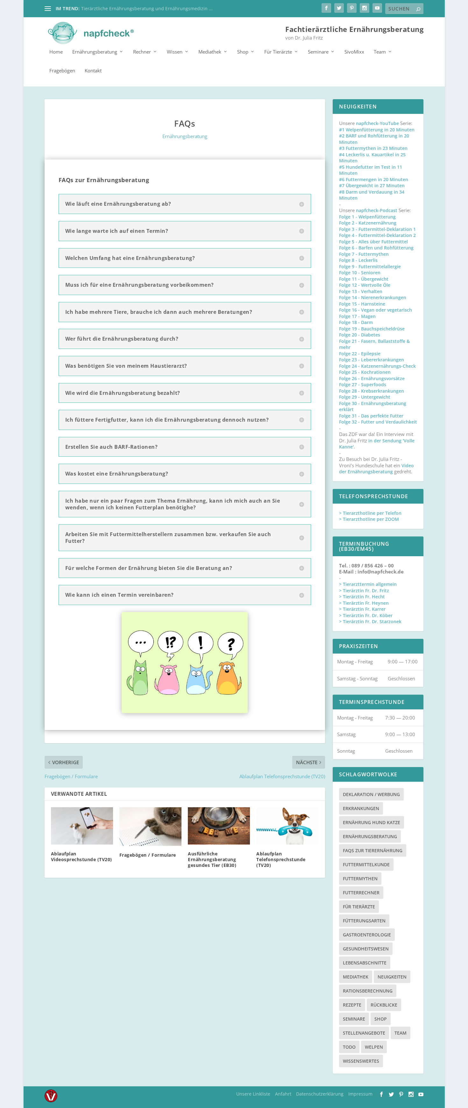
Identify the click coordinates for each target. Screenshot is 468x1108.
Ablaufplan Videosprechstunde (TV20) (81, 856)
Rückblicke (384, 1005)
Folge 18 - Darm (356, 322)
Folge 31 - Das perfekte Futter (371, 416)
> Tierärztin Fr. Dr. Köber (366, 615)
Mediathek (209, 52)
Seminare (318, 52)
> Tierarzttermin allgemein (368, 584)
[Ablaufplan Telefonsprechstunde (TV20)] (287, 826)
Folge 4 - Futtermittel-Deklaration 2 (377, 235)
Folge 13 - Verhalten (360, 291)
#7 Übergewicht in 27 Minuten (372, 185)
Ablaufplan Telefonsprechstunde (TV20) (281, 859)
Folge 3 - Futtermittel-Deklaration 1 (377, 229)
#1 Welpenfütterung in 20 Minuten (377, 130)
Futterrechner (361, 893)
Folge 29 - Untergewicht (364, 397)
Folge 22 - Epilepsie (359, 354)
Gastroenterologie (367, 935)
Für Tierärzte (278, 52)
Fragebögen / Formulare (147, 855)
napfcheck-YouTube (377, 123)
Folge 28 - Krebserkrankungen (371, 391)
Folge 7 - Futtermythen (364, 254)
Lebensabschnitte (364, 963)
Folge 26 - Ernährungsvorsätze (372, 378)
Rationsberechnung (368, 991)
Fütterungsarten (364, 921)
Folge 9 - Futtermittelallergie (370, 266)
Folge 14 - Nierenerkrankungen (372, 297)
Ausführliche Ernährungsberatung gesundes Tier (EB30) (212, 859)
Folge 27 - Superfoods (362, 384)
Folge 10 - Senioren (359, 273)
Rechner (142, 52)
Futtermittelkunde (366, 864)
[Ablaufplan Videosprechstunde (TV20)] (82, 826)
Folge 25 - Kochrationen (365, 372)
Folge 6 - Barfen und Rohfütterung (376, 248)
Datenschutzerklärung (320, 1094)
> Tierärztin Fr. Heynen (364, 603)
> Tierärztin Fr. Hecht (362, 597)
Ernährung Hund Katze (371, 822)
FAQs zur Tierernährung (372, 850)
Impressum (360, 1094)
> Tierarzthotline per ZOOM (369, 519)
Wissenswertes (361, 1061)
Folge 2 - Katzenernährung (367, 223)
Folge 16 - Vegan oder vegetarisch (375, 310)
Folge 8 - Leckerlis (358, 260)
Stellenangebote (364, 1033)
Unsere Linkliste (253, 1094)
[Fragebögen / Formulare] (150, 826)
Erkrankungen (361, 808)
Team (380, 52)
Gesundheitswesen (366, 949)
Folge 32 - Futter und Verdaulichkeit (378, 422)
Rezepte (352, 1005)
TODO (349, 1047)
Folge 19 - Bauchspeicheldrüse (372, 329)
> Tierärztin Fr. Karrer (362, 609)
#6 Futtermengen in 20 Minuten (373, 179)
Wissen (174, 52)
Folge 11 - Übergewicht (363, 279)
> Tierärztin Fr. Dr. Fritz (364, 590)
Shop (242, 52)
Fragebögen (62, 71)
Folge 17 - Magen (357, 316)
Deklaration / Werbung (371, 794)
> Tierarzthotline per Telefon (370, 513)
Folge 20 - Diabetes (359, 335)
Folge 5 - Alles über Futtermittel (373, 242)
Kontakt (93, 71)
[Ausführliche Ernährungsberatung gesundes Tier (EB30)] (219, 826)
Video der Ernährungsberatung (376, 468)
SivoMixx (354, 52)
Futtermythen (360, 878)
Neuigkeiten (392, 977)
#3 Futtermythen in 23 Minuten (373, 148)
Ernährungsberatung (94, 52)
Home (56, 52)
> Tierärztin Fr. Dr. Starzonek (370, 621)
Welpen (374, 1047)
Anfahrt (283, 1094)
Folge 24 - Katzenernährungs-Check (377, 366)
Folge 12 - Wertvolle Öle (364, 285)
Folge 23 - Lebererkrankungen (371, 360)
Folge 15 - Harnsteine (362, 304)
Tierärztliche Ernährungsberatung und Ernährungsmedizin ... (147, 8)
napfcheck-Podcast (376, 210)
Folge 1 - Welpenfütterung (367, 217)
